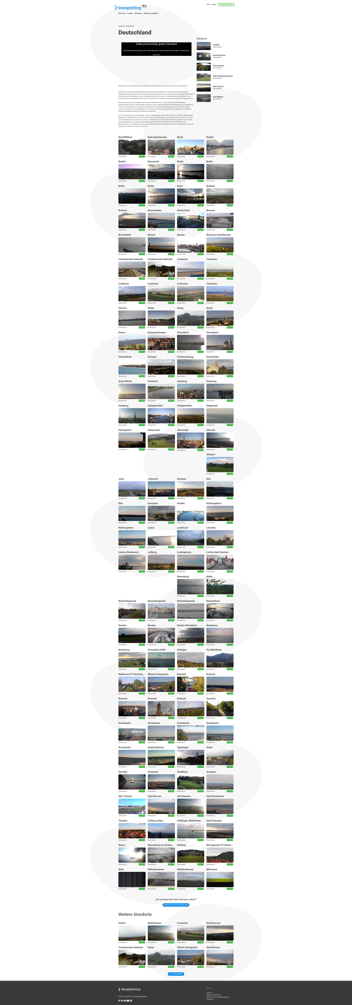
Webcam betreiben (150, 13)
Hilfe (208, 4)
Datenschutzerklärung (213, 995)
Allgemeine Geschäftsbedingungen (217, 997)
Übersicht (122, 13)
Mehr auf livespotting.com (176, 905)
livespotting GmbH (141, 996)
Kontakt (213, 4)
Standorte (138, 13)
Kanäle (130, 13)
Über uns (209, 993)
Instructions (156, 55)
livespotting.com (226, 4)
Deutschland (130, 26)
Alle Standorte (176, 974)
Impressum (210, 999)
